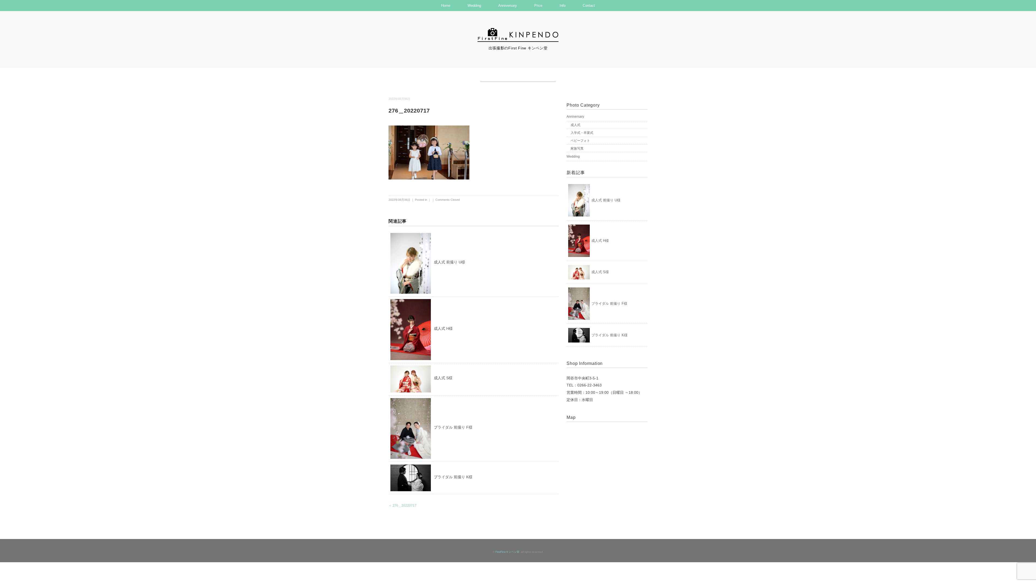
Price (538, 6)
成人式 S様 (443, 378)
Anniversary (507, 6)
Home (445, 6)
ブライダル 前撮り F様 (453, 427)
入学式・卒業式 (582, 133)
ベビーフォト (580, 141)
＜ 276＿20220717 (402, 505)
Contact (589, 6)
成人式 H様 (443, 328)
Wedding (474, 6)
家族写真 (577, 148)
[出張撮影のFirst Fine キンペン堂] (518, 30)
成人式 (575, 125)
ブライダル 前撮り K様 (453, 477)
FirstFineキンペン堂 (507, 551)
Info (562, 6)
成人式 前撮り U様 (449, 262)
